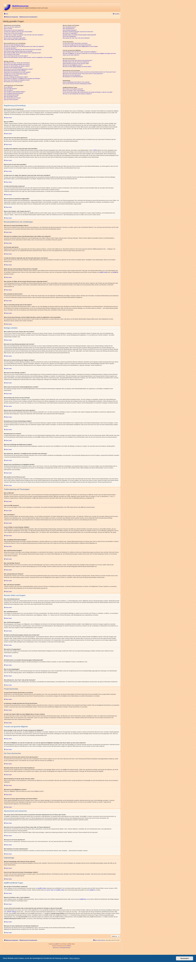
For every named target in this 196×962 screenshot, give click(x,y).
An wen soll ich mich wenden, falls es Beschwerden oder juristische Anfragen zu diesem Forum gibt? (87, 92)
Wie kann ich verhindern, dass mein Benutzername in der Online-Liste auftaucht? (24, 46)
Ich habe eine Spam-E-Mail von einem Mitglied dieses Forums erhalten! (80, 46)
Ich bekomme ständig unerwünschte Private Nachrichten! (77, 45)
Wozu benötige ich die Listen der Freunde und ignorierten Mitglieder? (80, 51)
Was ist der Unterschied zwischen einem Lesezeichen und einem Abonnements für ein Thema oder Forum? (89, 72)
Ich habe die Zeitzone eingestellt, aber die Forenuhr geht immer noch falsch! (22, 49)
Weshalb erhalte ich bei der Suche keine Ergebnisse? (76, 62)
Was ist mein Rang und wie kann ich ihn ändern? (16, 55)
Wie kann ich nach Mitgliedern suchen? (72, 65)
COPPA (95, 150)
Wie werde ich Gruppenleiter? (70, 33)
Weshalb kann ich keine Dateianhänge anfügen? (16, 73)
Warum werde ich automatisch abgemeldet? (15, 38)
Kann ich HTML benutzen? (10, 88)
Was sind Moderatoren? (69, 28)
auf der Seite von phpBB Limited (55, 890)
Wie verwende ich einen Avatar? (12, 54)
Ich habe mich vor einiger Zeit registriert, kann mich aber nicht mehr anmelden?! (23, 34)
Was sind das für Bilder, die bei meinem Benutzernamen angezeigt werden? (22, 52)
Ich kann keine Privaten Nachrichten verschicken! (75, 43)
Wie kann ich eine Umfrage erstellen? (13, 67)
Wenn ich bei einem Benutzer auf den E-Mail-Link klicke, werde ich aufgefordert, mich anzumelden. (28, 57)
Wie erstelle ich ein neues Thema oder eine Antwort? (17, 62)
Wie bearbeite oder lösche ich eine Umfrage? (15, 70)
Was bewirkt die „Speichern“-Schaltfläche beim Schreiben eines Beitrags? (22, 78)
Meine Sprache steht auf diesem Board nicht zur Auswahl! (18, 51)
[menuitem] (6, 14)
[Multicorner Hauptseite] (7, 7)
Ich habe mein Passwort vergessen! (13, 36)
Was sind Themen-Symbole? (11, 99)
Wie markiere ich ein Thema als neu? (13, 81)
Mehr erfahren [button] (75, 958)
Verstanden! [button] (184, 958)
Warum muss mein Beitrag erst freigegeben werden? (17, 80)
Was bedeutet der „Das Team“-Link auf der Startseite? (76, 38)
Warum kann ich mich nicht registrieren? (14, 30)
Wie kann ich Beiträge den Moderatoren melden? (16, 77)
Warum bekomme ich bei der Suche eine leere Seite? (76, 63)
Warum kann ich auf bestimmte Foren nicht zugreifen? (17, 72)
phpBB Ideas (83, 899)
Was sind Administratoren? (69, 27)
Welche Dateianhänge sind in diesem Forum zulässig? (76, 82)
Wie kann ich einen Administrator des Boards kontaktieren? (77, 93)
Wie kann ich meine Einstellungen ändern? (14, 45)
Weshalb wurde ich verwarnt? (11, 75)
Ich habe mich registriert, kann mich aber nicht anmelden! (18, 31)
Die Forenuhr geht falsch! (10, 48)
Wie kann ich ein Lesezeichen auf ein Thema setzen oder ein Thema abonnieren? (83, 73)
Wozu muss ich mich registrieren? (12, 27)
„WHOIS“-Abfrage (11, 911)
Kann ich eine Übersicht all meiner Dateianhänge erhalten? (77, 83)
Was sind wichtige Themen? (11, 96)
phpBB (56, 943)
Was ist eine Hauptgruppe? (69, 36)
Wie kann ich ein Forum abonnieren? (72, 75)
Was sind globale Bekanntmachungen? (13, 93)
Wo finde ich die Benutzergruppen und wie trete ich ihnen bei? (78, 31)
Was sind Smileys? (8, 90)
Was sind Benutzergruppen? (70, 30)
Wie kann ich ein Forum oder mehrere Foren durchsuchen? (77, 60)
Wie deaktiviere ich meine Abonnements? (73, 76)
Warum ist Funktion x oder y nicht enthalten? (74, 90)
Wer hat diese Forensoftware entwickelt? (73, 89)
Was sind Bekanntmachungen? (11, 94)
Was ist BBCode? (8, 87)
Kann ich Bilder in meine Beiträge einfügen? (14, 91)
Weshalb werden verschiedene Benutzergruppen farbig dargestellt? (79, 34)
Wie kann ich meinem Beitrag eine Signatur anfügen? (17, 66)
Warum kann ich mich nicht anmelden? (13, 33)
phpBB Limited (103, 272)
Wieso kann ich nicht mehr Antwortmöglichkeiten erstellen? (18, 69)
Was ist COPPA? (8, 28)
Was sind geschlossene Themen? (12, 98)
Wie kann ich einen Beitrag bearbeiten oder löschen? (17, 64)
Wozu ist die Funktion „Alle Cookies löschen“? (15, 39)
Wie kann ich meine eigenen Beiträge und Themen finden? (77, 66)
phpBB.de (115, 272)
